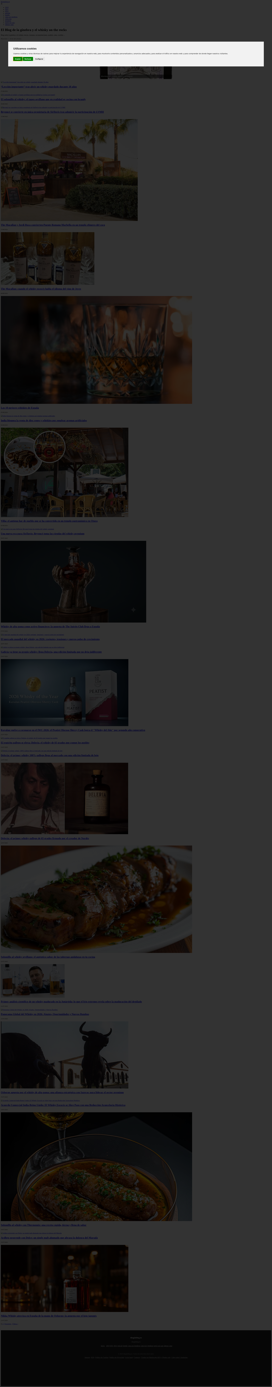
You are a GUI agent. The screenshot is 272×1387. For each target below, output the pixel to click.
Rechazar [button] (28, 59)
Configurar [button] (39, 59)
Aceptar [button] (18, 59)
